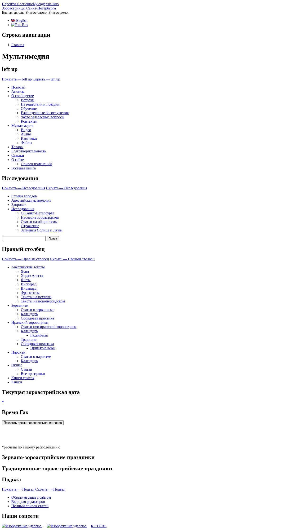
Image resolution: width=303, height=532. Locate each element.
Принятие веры (42, 348)
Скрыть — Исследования (66, 188)
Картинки (29, 138)
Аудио (26, 134)
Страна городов (24, 196)
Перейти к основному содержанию (30, 4)
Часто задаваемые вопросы (42, 117)
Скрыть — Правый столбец (72, 259)
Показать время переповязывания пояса (33, 423)
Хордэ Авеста (32, 276)
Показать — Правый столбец (25, 259)
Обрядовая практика (37, 318)
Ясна (25, 271)
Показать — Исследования (23, 188)
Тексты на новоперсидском (43, 301)
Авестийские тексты (28, 267)
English (21, 20)
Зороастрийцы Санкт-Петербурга (29, 8)
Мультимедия (22, 126)
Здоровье (18, 205)
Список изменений (36, 164)
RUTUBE (99, 526)
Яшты (26, 280)
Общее (16, 365)
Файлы (26, 143)
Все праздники (33, 374)
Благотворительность (28, 151)
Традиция (28, 339)
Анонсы (18, 91)
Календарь (29, 314)
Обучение (29, 108)
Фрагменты (30, 293)
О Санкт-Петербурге (37, 213)
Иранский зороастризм (30, 322)
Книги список (22, 378)
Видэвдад (28, 288)
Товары (17, 147)
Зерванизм (19, 305)
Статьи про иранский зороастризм (48, 327)
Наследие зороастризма (40, 217)
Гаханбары (39, 335)
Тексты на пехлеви (36, 297)
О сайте (17, 160)
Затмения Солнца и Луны (41, 230)
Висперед (28, 284)
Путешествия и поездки (40, 104)
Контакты (29, 121)
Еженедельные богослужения (45, 113)
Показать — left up (17, 79)
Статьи (26, 369)
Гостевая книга (23, 168)
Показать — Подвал (18, 489)
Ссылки (17, 155)
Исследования (22, 209)
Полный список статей (30, 506)
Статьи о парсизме (36, 357)
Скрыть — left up (46, 79)
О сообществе (22, 96)
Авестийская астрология (31, 200)
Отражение (30, 226)
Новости (18, 87)
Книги (16, 382)
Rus (24, 25)
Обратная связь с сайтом (31, 497)
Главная (17, 45)
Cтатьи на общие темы (39, 222)
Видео (26, 130)
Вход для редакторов (28, 502)
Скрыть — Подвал (50, 489)
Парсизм (18, 352)
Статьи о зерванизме (37, 310)
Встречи (27, 100)
